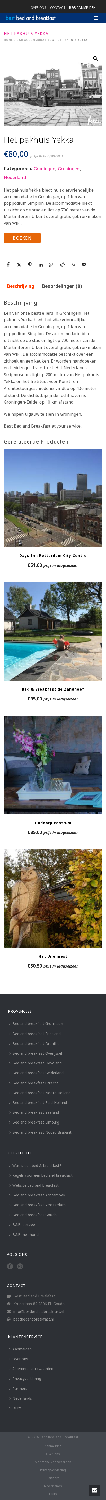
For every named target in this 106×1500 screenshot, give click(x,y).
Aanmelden (22, 1349)
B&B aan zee (23, 1224)
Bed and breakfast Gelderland (38, 1072)
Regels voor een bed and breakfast (42, 1175)
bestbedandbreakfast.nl (33, 1319)
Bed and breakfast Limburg (35, 1122)
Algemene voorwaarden (32, 1368)
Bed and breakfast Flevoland (36, 1063)
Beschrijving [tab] (20, 286)
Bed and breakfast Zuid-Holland (39, 1102)
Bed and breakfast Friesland (36, 1033)
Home (8, 40)
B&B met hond (25, 1234)
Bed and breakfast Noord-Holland (41, 1092)
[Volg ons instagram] (20, 1266)
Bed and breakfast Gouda (34, 1214)
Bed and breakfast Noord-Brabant (42, 1132)
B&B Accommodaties (34, 40)
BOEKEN (22, 238)
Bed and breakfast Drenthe (35, 1043)
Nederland (15, 177)
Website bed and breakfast (35, 1185)
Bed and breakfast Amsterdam (38, 1204)
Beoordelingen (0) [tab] (62, 286)
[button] (95, 58)
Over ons (20, 1358)
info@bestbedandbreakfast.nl (38, 1311)
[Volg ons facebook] (10, 1266)
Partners (19, 1388)
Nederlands (22, 1398)
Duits (17, 1408)
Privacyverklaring (26, 1378)
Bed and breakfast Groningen (37, 1023)
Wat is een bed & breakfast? (36, 1165)
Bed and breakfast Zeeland (35, 1112)
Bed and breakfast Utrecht (35, 1082)
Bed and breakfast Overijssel (37, 1053)
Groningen (45, 168)
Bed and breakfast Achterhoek (38, 1195)
